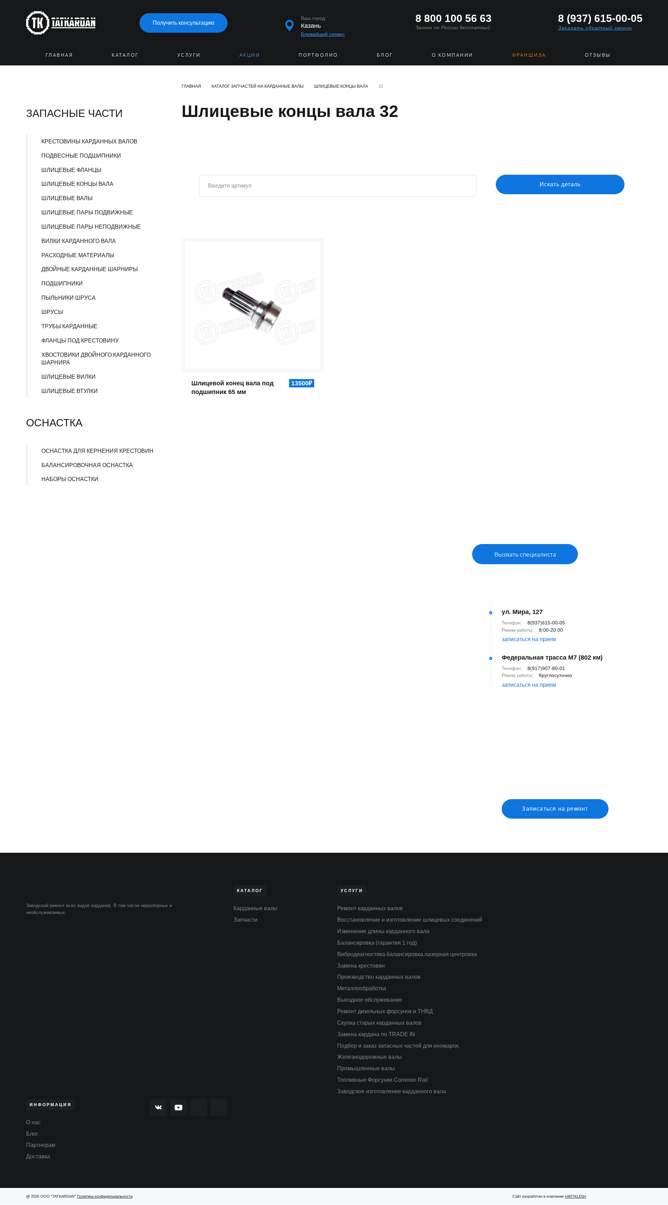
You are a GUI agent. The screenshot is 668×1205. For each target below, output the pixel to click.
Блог (385, 54)
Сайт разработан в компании (549, 1196)
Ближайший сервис (323, 34)
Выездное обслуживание (369, 1000)
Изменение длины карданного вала (383, 931)
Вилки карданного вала (78, 241)
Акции (249, 54)
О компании (452, 54)
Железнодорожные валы (369, 1057)
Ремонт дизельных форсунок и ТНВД (385, 1011)
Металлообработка (361, 988)
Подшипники (62, 283)
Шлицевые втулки (69, 391)
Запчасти (245, 920)
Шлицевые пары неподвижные (91, 227)
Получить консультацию (183, 23)
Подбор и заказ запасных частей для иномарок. (398, 1046)
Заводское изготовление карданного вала (391, 1091)
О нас (33, 1122)
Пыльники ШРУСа (68, 298)
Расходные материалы (77, 255)
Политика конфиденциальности (105, 1196)
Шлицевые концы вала (77, 184)
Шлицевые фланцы (71, 170)
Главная (59, 54)
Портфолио (318, 54)
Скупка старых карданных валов (379, 1023)
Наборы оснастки (69, 479)
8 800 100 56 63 (453, 18)
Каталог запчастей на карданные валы (258, 86)
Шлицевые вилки (68, 377)
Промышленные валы (366, 1068)
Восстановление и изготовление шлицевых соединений (409, 920)
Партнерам (40, 1145)
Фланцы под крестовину (80, 341)
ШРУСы (52, 312)
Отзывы (598, 54)
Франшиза (529, 54)
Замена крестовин (361, 966)
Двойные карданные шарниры (89, 269)
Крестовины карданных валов (89, 141)
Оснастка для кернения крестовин (97, 451)
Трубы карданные (69, 326)
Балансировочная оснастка (87, 465)
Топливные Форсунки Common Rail (382, 1080)
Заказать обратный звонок (595, 28)
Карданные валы (255, 908)
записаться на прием (529, 639)
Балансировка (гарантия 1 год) (377, 943)
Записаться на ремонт (555, 809)
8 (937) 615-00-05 (600, 18)
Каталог (125, 54)
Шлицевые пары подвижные (87, 212)
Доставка (38, 1156)
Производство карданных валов (379, 977)
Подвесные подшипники (81, 156)
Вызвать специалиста (525, 554)
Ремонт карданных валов (370, 908)
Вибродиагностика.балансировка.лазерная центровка (407, 954)
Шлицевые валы (67, 198)
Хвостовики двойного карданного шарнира (96, 359)
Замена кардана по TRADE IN (376, 1034)
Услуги (189, 54)
